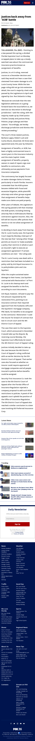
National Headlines (6, 554)
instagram (17, 723)
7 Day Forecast (20, 557)
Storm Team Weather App (22, 570)
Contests (4, 685)
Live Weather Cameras (19, 549)
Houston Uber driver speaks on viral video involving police (12, 439)
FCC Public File (5, 678)
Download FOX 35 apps (6, 667)
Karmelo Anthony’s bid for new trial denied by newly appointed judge (10, 431)
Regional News (22, 627)
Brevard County (5, 556)
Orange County (5, 564)
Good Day (20, 584)
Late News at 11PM (6, 638)
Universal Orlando (6, 623)
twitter (14, 723)
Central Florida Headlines (5, 551)
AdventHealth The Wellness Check (21, 593)
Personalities (4, 656)
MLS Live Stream (20, 714)
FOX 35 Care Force (21, 588)
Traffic (3, 584)
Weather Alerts (20, 552)
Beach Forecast (20, 563)
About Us (4, 647)
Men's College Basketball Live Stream (20, 704)
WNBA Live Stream (21, 712)
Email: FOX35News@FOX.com (22, 651)
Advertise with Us (6, 670)
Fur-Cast (18, 600)
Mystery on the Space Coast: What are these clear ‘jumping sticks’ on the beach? (22, 489)
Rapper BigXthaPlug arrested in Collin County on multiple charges (11, 454)
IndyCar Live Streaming (19, 699)
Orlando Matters (5, 636)
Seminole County (6, 568)
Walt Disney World (6, 619)
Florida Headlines (6, 548)
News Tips (20, 647)
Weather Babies (20, 590)
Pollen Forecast (20, 565)
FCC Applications (6, 680)
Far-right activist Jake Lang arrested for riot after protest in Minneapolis (12, 423)
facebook (11, 723)
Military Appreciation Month (7, 576)
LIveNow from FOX (6, 640)
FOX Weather (19, 567)
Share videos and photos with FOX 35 (21, 655)
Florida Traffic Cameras (5, 596)
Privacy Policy (19, 532)
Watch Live (27, 2)
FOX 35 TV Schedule (6, 632)
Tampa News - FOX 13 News (21, 634)
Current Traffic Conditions (5, 589)
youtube (20, 723)
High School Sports (21, 620)
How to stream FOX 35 (6, 649)
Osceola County (5, 566)
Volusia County (5, 570)
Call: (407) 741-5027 (21, 649)
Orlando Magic (20, 615)
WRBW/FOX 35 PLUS (7, 674)
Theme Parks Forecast (19, 560)
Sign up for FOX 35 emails (6, 663)
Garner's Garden (20, 598)
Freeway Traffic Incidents (5, 592)
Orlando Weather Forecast (21, 554)
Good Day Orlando (6, 634)
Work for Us (4, 659)
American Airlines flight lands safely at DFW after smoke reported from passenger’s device (11, 447)
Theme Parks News (6, 617)
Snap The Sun (20, 573)
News (11, 23)
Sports (18, 609)
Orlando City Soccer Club (21, 617)
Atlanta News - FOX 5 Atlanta (22, 637)
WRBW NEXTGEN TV (7, 672)
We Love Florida (20, 586)
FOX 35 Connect (20, 658)
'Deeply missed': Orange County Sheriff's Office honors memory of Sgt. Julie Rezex (22, 496)
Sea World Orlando (6, 621)
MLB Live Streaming (21, 695)
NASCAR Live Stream (22, 697)
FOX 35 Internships (6, 661)
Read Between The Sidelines (21, 612)
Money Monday (20, 604)
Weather (19, 546)
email (24, 723)
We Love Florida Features (5, 614)
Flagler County (5, 558)
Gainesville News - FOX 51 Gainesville (21, 630)
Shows (3, 627)
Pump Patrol (4, 586)
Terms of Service (19, 534)
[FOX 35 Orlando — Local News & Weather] (6, 3)
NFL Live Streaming (21, 689)
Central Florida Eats (6, 642)
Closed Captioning (6, 676)
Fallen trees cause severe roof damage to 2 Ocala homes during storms (21, 481)
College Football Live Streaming (22, 691)
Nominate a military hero (6, 573)
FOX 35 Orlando (5, 23)
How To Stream (5, 630)
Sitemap (3, 579)
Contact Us (4, 654)
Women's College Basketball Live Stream (21, 709)
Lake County (4, 560)
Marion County (5, 562)
